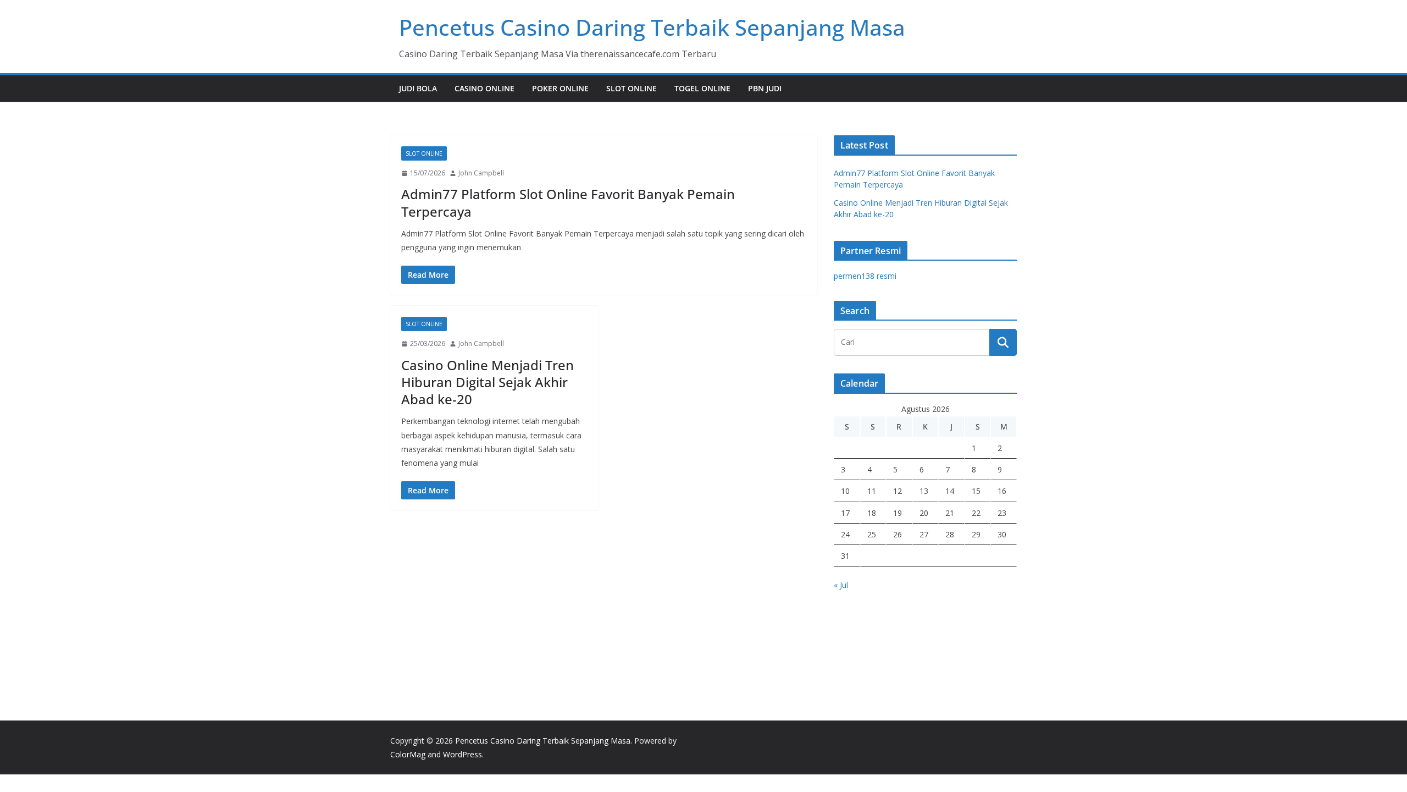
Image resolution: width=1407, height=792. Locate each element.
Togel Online (702, 88)
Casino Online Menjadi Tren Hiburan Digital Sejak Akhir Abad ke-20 (487, 382)
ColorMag (407, 754)
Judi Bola (418, 88)
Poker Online (560, 88)
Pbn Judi (765, 88)
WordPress (462, 754)
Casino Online (484, 88)
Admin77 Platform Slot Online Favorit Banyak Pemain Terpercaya (568, 202)
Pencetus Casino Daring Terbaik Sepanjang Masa (652, 27)
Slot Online (631, 88)
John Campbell (481, 173)
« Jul (841, 585)
